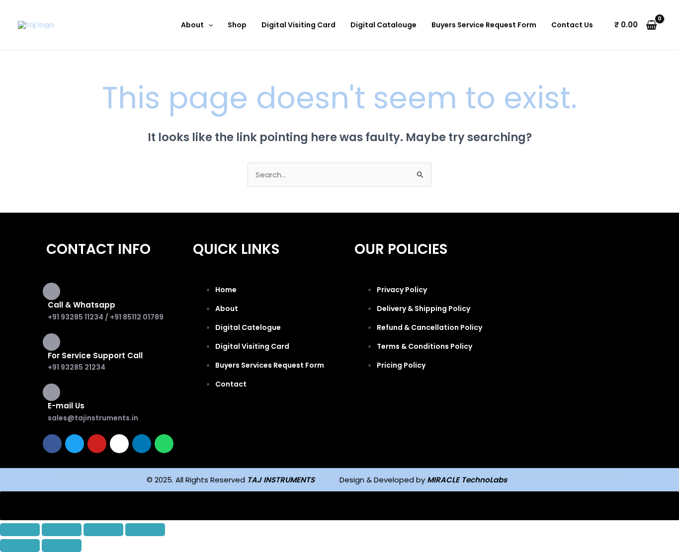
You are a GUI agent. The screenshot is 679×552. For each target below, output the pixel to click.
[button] (208, 25)
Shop (237, 25)
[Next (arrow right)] (62, 545)
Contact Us (572, 25)
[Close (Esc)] (145, 529)
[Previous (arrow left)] (20, 545)
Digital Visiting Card (298, 25)
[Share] (103, 529)
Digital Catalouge (383, 25)
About (192, 25)
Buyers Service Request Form (483, 25)
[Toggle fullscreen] (62, 529)
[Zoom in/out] (20, 529)
